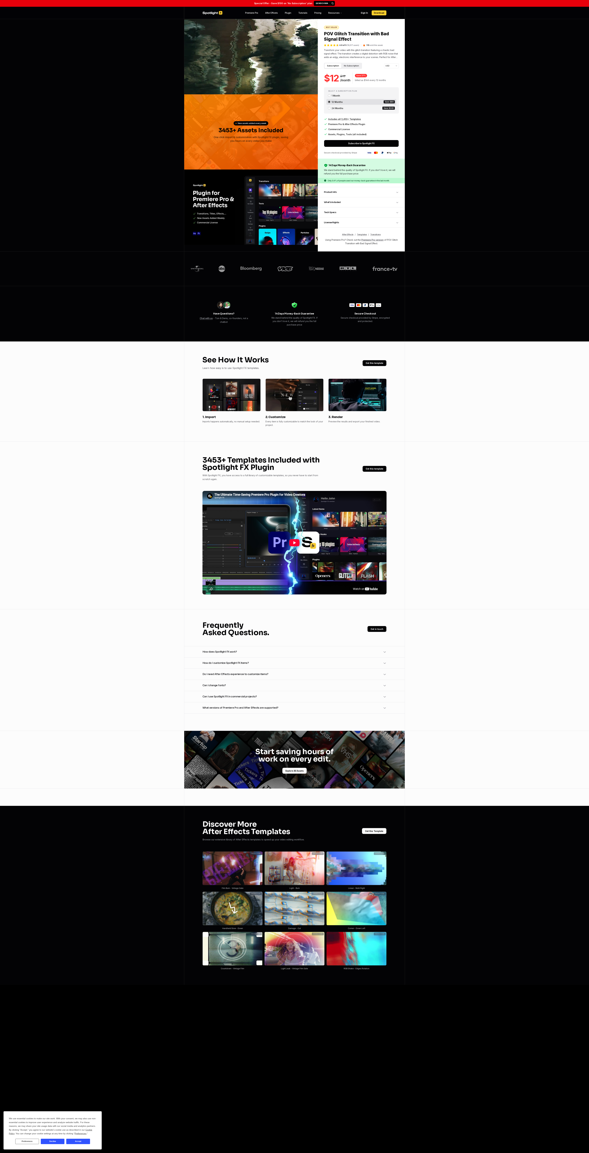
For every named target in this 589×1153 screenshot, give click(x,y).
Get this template (374, 363)
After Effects (271, 13)
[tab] (333, 65)
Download (379, 13)
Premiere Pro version (372, 240)
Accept (78, 1141)
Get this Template (374, 831)
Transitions (375, 234)
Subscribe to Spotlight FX (361, 143)
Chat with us (206, 318)
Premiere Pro (251, 13)
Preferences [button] (80, 1133)
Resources (334, 13)
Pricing (317, 13)
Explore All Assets (294, 770)
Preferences (27, 1141)
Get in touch (377, 629)
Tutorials (302, 13)
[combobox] (391, 65)
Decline (52, 1141)
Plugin (288, 13)
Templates (362, 234)
